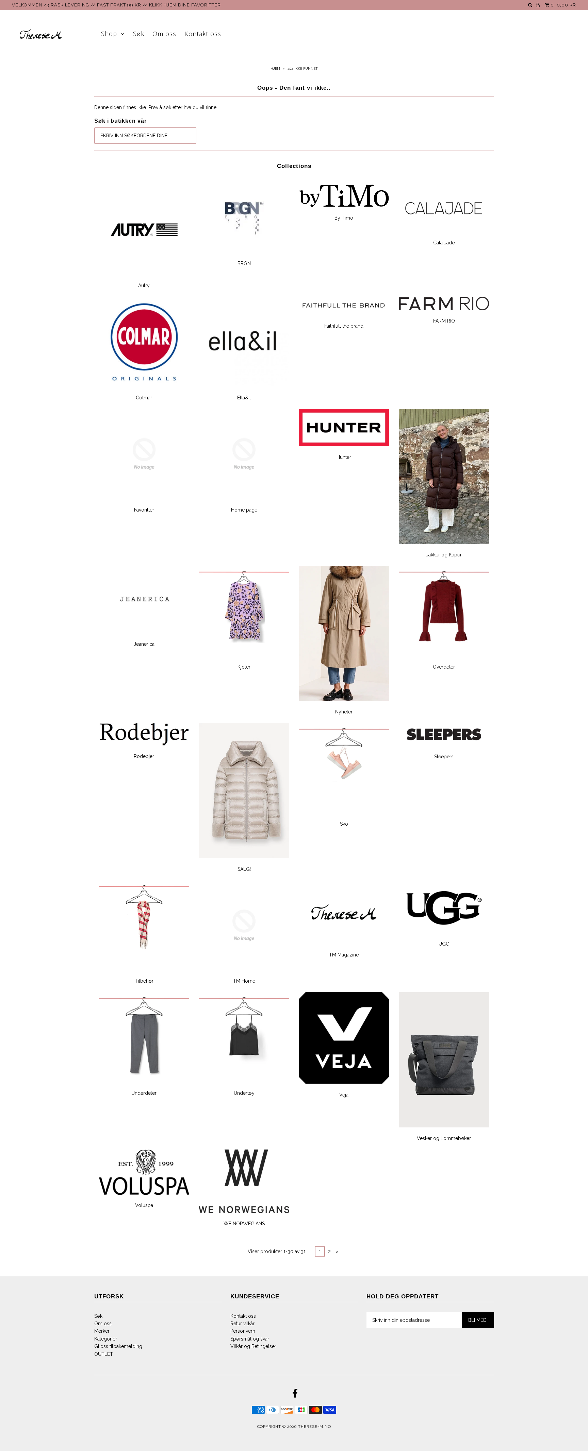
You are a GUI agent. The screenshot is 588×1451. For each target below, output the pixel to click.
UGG (444, 944)
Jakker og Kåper (444, 554)
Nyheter (344, 711)
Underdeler (144, 1093)
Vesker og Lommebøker (444, 1138)
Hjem (275, 68)
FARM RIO (444, 321)
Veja (343, 1095)
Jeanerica (144, 644)
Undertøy (244, 1093)
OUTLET (103, 1354)
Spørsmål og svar (249, 1339)
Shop (109, 34)
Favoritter (144, 510)
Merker (102, 1331)
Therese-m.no (314, 1426)
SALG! (244, 869)
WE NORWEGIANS (244, 1223)
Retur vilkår (242, 1323)
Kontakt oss (202, 34)
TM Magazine (344, 954)
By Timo (343, 218)
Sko (344, 824)
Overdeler (444, 667)
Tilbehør (144, 981)
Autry (144, 285)
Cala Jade (444, 242)
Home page (244, 510)
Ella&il (244, 397)
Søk (138, 34)
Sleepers (444, 756)
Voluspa (144, 1205)
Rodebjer (144, 756)
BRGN (244, 263)
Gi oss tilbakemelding (118, 1346)
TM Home (244, 981)
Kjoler (244, 667)
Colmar (144, 397)
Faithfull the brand (343, 326)
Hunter (344, 457)
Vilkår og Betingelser (253, 1346)
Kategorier (105, 1339)
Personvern (242, 1331)
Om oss (164, 34)
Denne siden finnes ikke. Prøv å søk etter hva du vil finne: (155, 107)
